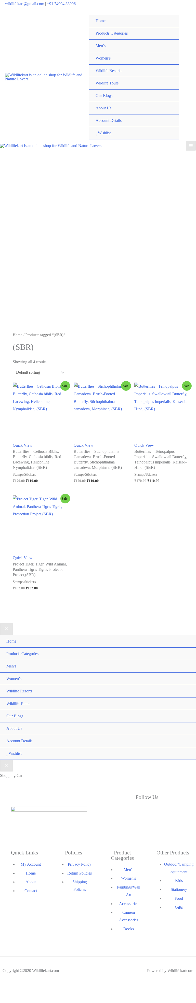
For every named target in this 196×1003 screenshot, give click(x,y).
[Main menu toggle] (191, 146)
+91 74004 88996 (61, 4)
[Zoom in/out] (4, 989)
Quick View (22, 445)
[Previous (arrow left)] (4, 997)
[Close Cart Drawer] (6, 766)
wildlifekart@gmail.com (24, 4)
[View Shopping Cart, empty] (187, 77)
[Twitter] (146, 811)
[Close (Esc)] (33, 989)
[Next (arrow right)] (14, 997)
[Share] (23, 989)
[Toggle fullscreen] (14, 989)
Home (17, 335)
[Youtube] (146, 828)
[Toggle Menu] (187, 722)
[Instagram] (115, 828)
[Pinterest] (178, 828)
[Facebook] (115, 811)
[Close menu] (6, 629)
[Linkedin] (178, 811)
